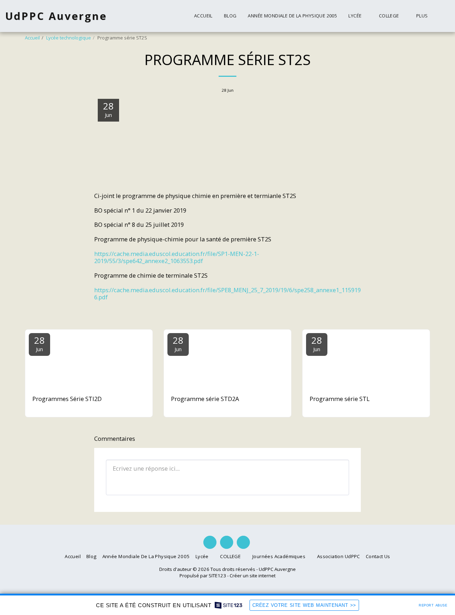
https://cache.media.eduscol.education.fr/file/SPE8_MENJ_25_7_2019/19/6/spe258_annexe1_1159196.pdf (227, 293)
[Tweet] (327, 313)
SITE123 (217, 575)
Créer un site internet (252, 575)
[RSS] (354, 313)
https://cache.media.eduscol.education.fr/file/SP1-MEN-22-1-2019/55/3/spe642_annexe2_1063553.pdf (176, 257)
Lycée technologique (68, 37)
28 (39, 343)
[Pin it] (340, 313)
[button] (358, 16)
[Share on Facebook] (314, 313)
